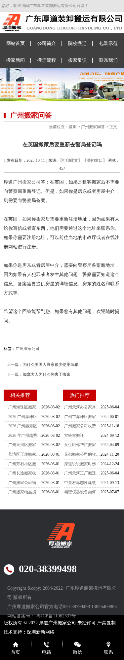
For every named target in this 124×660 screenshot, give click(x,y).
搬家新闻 (15, 60)
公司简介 (46, 43)
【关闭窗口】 (95, 160)
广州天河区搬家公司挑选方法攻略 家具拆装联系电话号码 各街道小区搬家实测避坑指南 (24, 444)
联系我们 (108, 60)
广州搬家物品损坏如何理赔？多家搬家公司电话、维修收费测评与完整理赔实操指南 (24, 492)
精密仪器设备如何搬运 (82, 492)
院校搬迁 (77, 43)
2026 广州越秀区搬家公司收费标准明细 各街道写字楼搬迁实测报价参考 (24, 426)
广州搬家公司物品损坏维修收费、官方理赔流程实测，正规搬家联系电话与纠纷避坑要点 (24, 482)
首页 (73, 126)
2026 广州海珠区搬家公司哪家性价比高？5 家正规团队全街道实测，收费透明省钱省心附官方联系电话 (24, 416)
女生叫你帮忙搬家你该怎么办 (82, 444)
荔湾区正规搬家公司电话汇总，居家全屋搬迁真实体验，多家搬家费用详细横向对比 (24, 454)
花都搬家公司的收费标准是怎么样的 (82, 454)
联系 (108, 652)
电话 (46, 652)
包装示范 (108, 43)
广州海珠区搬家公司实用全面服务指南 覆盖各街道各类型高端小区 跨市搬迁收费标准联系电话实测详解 (24, 407)
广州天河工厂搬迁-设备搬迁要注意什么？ (82, 473)
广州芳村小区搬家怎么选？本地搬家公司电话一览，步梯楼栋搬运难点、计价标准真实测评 (24, 464)
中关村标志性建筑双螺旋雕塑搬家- (82, 482)
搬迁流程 (46, 60)
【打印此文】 (70, 160)
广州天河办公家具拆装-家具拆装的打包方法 (82, 407)
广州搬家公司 (27, 182)
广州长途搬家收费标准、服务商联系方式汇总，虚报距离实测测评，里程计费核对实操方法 (24, 473)
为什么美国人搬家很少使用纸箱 (50, 364)
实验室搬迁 (74, 435)
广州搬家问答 (93, 126)
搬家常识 (77, 60)
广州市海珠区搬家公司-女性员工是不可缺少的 (82, 416)
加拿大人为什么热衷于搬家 (46, 374)
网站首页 (15, 43)
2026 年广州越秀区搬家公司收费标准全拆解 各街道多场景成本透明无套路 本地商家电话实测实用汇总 (24, 435)
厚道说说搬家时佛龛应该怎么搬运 (82, 464)
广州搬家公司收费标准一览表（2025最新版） (82, 426)
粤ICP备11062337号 (56, 615)
